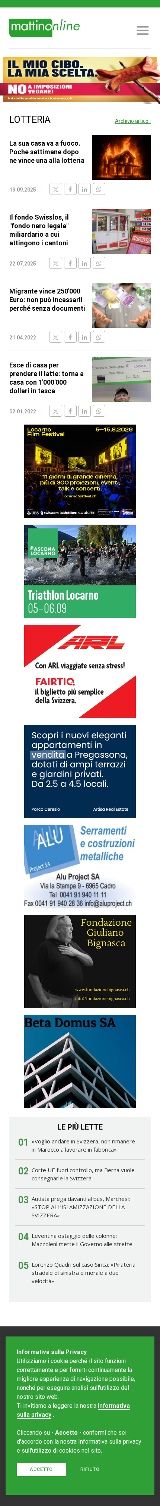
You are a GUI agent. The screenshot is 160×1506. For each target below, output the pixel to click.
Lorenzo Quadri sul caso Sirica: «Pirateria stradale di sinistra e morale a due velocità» (83, 1273)
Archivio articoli (133, 121)
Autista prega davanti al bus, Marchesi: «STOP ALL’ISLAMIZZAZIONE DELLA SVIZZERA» (81, 1207)
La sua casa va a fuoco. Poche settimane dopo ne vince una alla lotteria (46, 151)
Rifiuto (90, 1469)
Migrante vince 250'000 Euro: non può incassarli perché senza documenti (47, 299)
